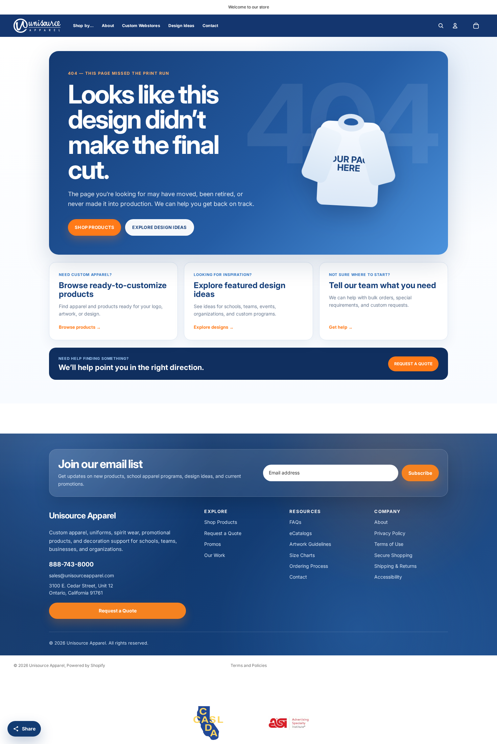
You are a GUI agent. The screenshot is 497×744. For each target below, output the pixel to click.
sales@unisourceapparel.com (81, 575)
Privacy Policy (389, 533)
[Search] (440, 25)
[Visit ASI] (288, 723)
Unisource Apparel (47, 665)
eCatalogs (300, 533)
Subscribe (420, 472)
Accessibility (388, 577)
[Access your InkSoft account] (455, 25)
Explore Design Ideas (159, 227)
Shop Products (94, 227)
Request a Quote (413, 363)
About (381, 522)
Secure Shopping (393, 555)
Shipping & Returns (395, 566)
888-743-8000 (71, 564)
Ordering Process (308, 566)
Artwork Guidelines (310, 544)
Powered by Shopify (86, 665)
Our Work (214, 555)
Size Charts (302, 555)
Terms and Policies (249, 665)
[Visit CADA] (208, 723)
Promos (212, 544)
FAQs (295, 522)
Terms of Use (388, 544)
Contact (298, 577)
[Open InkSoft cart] (476, 25)
